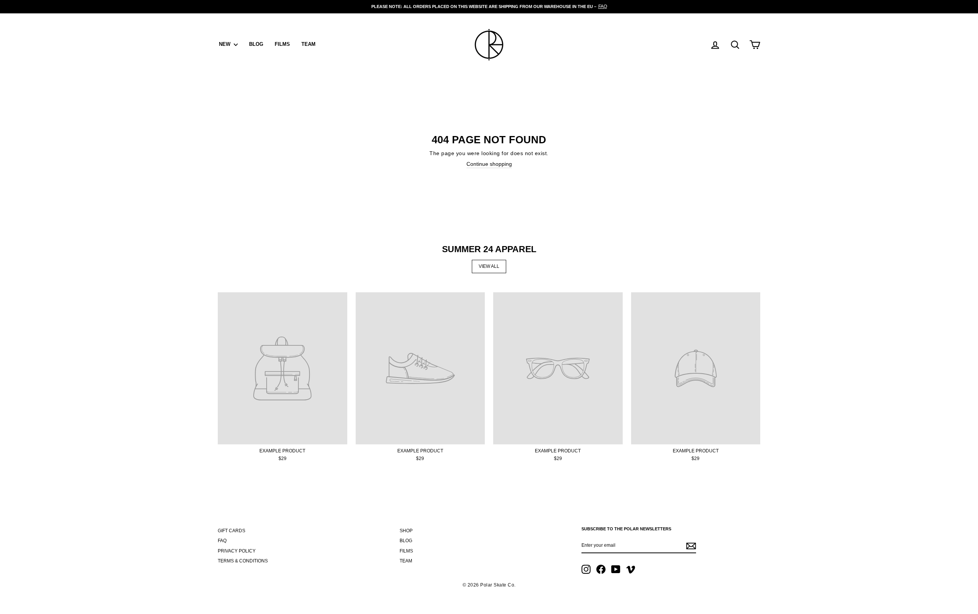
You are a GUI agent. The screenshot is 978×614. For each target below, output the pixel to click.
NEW (225, 44)
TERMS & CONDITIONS (243, 561)
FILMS (282, 44)
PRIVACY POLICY (237, 551)
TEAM (308, 44)
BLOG (256, 44)
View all (489, 266)
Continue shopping (489, 164)
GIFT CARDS (231, 530)
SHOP (406, 530)
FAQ (222, 540)
